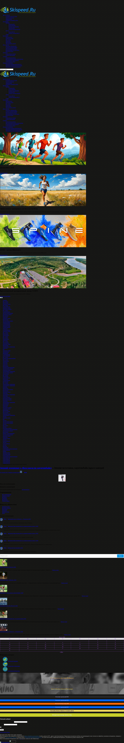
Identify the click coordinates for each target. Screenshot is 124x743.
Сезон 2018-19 (6, 455)
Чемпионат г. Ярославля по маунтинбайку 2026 (11, 593)
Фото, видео (6, 109)
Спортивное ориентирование (10, 429)
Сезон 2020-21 (6, 443)
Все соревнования (6, 494)
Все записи (5, 315)
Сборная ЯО (12, 88)
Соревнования (6, 312)
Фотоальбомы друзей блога (12, 114)
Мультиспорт (9, 101)
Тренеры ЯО (12, 92)
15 (97, 644)
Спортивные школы (11, 121)
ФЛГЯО (8, 87)
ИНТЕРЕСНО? (4, 255)
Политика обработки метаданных (14, 129)
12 (45, 644)
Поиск (120, 555)
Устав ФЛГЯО (12, 89)
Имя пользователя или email (7, 721)
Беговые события (6, 508)
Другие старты (5, 501)
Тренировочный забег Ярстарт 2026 (9, 605)
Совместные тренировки (13, 666)
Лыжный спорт (6, 506)
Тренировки (6, 335)
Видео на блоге (9, 115)
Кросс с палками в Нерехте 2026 (8, 567)
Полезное (5, 116)
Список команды (10, 81)
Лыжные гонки (9, 102)
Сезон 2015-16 (6, 460)
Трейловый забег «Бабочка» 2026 (8, 580)
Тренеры (5, 386)
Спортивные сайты (10, 125)
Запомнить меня (5, 727)
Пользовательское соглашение (13, 130)
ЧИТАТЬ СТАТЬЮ (4, 214)
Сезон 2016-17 (6, 459)
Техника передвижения (8, 367)
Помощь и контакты (8, 127)
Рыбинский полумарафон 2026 (15, 547)
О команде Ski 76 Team (11, 80)
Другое (4, 416)
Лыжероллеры (6, 322)
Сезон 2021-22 (6, 441)
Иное (3, 513)
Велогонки (8, 106)
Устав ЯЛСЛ (12, 96)
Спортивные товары (11, 118)
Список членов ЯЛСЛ (14, 97)
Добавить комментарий (14, 472)
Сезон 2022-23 (6, 397)
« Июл (61, 652)
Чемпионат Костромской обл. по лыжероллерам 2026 (13, 618)
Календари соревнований (9, 358)
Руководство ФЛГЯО (14, 90)
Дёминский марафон (12, 661)
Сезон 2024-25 (6, 355)
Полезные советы (7, 309)
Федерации (5, 85)
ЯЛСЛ (7, 94)
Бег (4, 349)
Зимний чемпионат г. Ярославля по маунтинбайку (26, 468)
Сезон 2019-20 (6, 450)
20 (62, 646)
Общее (4, 451)
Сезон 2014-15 (6, 461)
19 (45, 646)
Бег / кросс (8, 103)
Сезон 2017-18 (6, 457)
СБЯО (7, 98)
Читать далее (55, 570)
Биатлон (5, 446)
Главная (5, 300)
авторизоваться (25, 489)
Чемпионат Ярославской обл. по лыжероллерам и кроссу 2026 (23, 526)
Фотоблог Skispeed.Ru (11, 110)
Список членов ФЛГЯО (14, 93)
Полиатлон (5, 381)
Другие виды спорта (11, 107)
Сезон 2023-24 (6, 377)
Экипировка (9, 83)
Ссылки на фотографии (11, 111)
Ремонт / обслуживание (8, 433)
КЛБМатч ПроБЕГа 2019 (12, 84)
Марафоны (5, 353)
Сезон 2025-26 (6, 306)
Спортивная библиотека (13, 671)
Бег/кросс (4, 497)
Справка (5, 120)
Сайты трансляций (10, 119)
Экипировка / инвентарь (9, 346)
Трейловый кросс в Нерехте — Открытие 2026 (19, 519)
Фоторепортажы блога (11, 112)
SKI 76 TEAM (6, 79)
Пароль (2, 724)
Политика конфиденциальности (13, 128)
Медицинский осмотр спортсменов (14, 123)
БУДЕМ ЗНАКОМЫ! (5, 296)
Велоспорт (5, 379)
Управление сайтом (5, 732)
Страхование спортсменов (12, 124)
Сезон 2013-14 (6, 463)
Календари (5, 99)
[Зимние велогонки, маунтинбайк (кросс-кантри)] (62, 481)
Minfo (25, 472)
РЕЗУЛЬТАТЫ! (3, 173)
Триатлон (8, 105)
